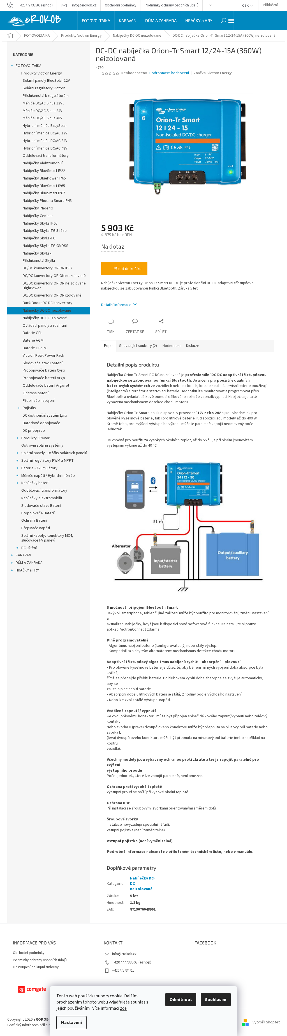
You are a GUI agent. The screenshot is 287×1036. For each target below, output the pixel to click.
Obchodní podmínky (120, 5)
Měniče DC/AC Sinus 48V (42, 118)
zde (123, 1008)
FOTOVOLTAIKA (28, 66)
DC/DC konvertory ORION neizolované (54, 276)
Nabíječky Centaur (38, 216)
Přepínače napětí (35, 528)
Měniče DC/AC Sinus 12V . (43, 103)
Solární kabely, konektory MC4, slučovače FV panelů (47, 538)
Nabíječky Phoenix (38, 208)
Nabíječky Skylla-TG (39, 238)
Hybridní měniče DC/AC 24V (45, 141)
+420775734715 (123, 970)
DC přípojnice (34, 430)
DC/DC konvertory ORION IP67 (47, 268)
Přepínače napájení (39, 400)
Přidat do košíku (128, 268)
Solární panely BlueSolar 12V (46, 80)
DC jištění (29, 548)
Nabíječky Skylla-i (37, 253)
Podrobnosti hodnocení (169, 73)
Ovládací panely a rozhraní (45, 325)
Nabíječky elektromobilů (43, 163)
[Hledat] (223, 20)
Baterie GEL (32, 333)
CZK (245, 5)
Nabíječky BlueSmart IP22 (44, 171)
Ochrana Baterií (34, 520)
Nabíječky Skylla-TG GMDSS (45, 246)
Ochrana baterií (35, 393)
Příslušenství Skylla (39, 260)
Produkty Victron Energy (41, 73)
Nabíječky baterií (35, 483)
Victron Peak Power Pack (43, 355)
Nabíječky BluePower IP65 (44, 178)
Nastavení (71, 1022)
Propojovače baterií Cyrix (44, 370)
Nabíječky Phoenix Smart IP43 (47, 201)
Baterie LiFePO (35, 348)
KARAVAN (23, 555)
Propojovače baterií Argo (44, 378)
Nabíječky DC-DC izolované (45, 318)
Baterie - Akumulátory (39, 468)
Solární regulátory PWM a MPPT (47, 460)
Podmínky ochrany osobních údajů (171, 5)
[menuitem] (96, 20)
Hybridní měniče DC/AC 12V (45, 133)
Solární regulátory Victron (44, 88)
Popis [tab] (109, 346)
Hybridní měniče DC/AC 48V (45, 148)
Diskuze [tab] (192, 346)
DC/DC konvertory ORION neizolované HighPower (54, 286)
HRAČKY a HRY (27, 570)
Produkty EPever (35, 438)
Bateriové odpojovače (41, 423)
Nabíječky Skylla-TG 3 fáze (45, 231)
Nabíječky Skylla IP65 (40, 223)
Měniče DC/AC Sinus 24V (42, 111)
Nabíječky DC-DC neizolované (47, 310)
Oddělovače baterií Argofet (46, 385)
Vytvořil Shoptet (266, 1022)
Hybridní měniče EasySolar (45, 126)
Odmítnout (181, 1000)
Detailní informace (116, 305)
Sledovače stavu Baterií (41, 505)
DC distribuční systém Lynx (45, 415)
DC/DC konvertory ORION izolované (52, 295)
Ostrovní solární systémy (42, 445)
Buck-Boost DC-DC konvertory (47, 303)
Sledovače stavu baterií (43, 363)
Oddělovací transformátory (46, 155)
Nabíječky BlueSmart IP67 (44, 193)
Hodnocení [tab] (171, 346)
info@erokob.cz (124, 953)
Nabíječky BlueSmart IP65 (44, 186)
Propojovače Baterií (38, 513)
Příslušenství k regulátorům (46, 96)
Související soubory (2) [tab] (138, 346)
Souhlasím (215, 1000)
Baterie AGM (33, 340)
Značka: (213, 73)
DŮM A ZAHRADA (29, 563)
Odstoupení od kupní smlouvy (36, 967)
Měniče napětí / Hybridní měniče (48, 476)
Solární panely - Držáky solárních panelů (54, 453)
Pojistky (29, 408)
